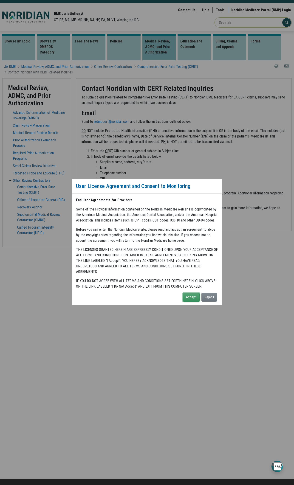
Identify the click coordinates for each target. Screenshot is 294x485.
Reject (209, 297)
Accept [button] (191, 297)
